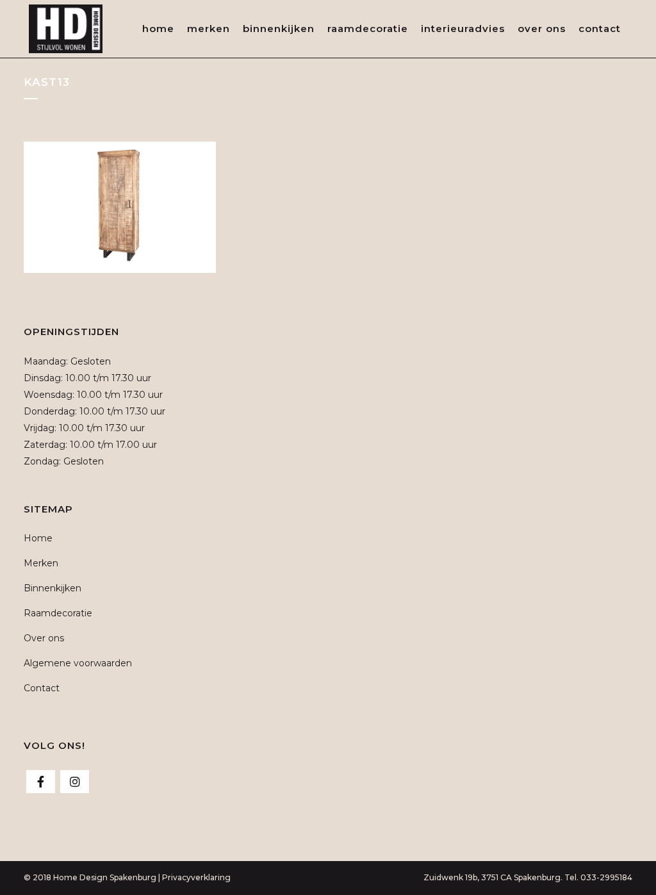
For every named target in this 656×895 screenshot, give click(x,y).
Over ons (44, 638)
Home (38, 538)
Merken (41, 563)
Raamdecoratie (58, 613)
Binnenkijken (52, 588)
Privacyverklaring (196, 877)
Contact (42, 688)
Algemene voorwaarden (78, 663)
